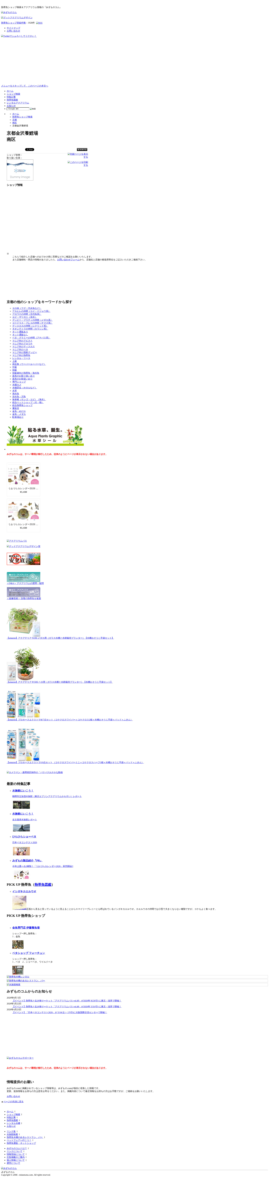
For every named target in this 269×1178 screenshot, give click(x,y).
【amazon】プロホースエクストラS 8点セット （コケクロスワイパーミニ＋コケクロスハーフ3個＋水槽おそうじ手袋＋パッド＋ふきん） (75, 762)
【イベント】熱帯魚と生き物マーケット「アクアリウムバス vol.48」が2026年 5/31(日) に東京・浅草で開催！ (66, 1006)
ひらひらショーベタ (24, 836)
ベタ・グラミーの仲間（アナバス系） (31, 337)
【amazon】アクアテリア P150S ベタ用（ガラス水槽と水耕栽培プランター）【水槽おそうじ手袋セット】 (60, 682)
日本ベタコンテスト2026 (24, 842)
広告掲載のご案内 (16, 1157)
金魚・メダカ (19, 414)
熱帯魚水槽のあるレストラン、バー (25, 1137)
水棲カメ (16, 385)
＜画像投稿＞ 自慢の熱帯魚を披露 (24, 598)
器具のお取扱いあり (22, 379)
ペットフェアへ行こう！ (19, 1140)
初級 (14, 370)
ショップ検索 (13, 94)
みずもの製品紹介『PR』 (27, 860)
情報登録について (16, 1154)
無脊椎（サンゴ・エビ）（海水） (29, 399)
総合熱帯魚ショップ (22, 405)
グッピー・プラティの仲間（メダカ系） (32, 320)
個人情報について (16, 1160)
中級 (14, 367)
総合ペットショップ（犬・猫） (28, 402)
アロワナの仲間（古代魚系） (26, 314)
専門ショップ (19, 382)
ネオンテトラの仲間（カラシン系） (30, 329)
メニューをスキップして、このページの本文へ (24, 86)
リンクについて (14, 1151)
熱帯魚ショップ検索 (22, 117)
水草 (14, 390)
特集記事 (11, 97)
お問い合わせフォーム (68, 259)
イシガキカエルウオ (24, 891)
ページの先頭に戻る (13, 1101)
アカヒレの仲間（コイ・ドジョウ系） (31, 311)
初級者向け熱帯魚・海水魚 (25, 373)
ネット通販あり (20, 332)
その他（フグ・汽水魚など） (26, 308)
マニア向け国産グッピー (24, 352)
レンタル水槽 (13, 1123)
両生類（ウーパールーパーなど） (29, 364)
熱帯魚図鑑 (12, 100)
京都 (14, 120)
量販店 (15, 408)
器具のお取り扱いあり (23, 376)
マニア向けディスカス (23, 346)
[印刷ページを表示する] (78, 157)
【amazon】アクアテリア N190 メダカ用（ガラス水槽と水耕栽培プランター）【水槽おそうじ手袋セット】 (60, 638)
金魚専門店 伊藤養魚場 (26, 927)
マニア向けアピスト (22, 340)
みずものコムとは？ (17, 1148)
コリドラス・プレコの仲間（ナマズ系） (32, 323)
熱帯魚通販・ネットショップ (21, 1143)
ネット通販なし (20, 335)
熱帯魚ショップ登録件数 (13, 23)
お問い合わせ (13, 31)
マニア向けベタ (20, 349)
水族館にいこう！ (23, 790)
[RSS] (39, 23)
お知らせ (11, 106)
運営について (13, 1163)
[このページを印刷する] (78, 165)
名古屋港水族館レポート (24, 819)
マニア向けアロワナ (22, 343)
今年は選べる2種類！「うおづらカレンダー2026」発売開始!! (42, 866)
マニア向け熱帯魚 (21, 355)
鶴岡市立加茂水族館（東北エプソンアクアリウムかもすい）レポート (47, 796)
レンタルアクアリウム (18, 103)
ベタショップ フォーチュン (28, 953)
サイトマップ (13, 28)
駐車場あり (18, 417)
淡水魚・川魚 (19, 396)
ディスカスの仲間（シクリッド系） (30, 326)
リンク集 (11, 1131)
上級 (14, 361)
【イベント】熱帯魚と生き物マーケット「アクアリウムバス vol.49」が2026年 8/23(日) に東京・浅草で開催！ (66, 1000)
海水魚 (15, 393)
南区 (14, 122)
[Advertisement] (134, 63)
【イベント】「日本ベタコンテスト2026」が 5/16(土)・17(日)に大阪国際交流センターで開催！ (59, 1012)
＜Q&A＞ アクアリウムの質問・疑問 (25, 583)
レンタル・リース (21, 358)
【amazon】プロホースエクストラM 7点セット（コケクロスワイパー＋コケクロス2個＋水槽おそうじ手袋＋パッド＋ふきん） (70, 719)
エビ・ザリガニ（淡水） (24, 317)
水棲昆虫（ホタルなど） (24, 388)
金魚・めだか (19, 411)
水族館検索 (12, 1134)
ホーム (10, 91)
